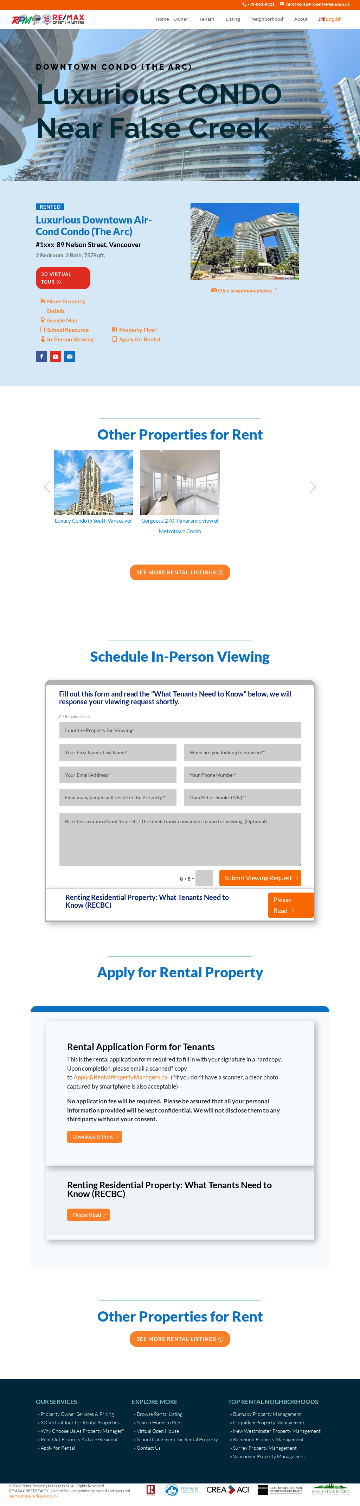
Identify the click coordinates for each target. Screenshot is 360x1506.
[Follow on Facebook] (41, 356)
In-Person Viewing (70, 339)
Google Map (62, 320)
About (301, 19)
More (93, 483)
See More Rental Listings (176, 572)
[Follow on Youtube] (55, 356)
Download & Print (92, 1136)
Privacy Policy (45, 1496)
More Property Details (66, 306)
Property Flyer (138, 329)
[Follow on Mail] (69, 356)
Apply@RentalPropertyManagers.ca (120, 1077)
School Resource (68, 329)
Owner (180, 19)
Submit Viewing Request (258, 878)
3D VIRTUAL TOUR (56, 278)
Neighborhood (267, 19)
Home (162, 19)
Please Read (282, 905)
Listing (233, 19)
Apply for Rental (139, 339)
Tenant (206, 19)
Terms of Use (20, 1496)
